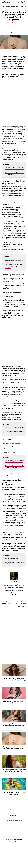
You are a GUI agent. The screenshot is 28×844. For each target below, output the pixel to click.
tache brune (17, 417)
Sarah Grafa (9, 32)
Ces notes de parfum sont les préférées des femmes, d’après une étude (14, 770)
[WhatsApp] (15, 27)
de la (17, 523)
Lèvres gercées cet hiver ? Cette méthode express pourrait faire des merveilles (14, 266)
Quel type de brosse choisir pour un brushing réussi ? (14, 702)
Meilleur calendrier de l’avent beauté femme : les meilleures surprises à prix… (14, 462)
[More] (19, 27)
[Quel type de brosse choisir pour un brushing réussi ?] (14, 693)
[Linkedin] (12, 594)
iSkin (18, 405)
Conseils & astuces (13, 23)
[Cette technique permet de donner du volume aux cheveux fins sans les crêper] (14, 670)
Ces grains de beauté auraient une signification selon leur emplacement (14, 747)
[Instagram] (22, 2)
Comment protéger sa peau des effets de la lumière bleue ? (7, 603)
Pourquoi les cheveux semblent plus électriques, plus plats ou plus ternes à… (14, 169)
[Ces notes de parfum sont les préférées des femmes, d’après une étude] (14, 761)
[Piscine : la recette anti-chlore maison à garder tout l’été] (14, 784)
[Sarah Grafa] (14, 576)
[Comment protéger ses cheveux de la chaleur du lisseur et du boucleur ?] (14, 716)
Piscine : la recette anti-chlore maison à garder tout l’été (14, 793)
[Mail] (15, 594)
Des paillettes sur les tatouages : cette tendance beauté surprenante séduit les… (14, 260)
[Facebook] (18, 2)
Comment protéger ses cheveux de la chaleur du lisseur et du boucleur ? (14, 725)
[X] (12, 27)
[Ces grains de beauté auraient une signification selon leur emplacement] (14, 738)
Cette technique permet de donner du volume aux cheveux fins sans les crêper (14, 679)
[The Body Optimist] (7, 2)
